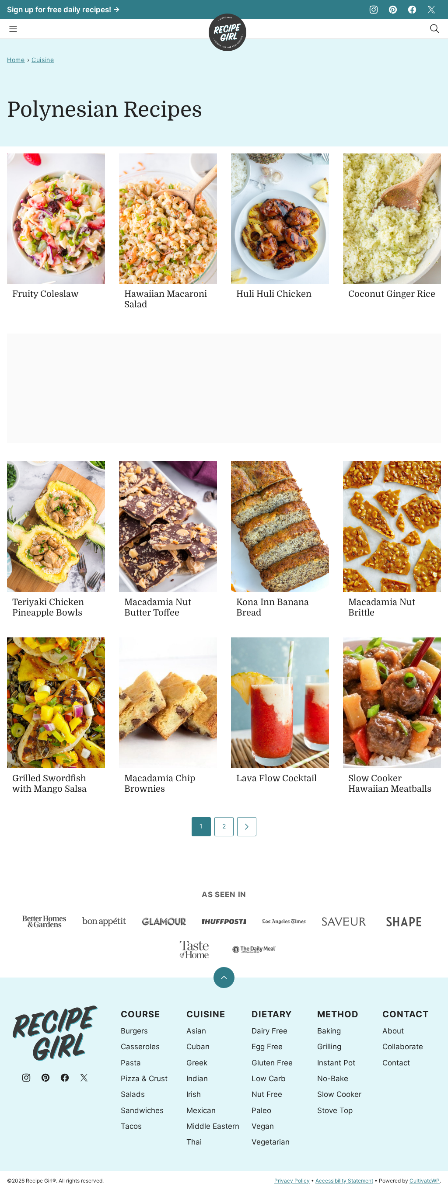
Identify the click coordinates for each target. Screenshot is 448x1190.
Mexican (201, 1110)
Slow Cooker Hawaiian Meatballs (389, 783)
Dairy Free (269, 1030)
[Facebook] (412, 9)
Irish (193, 1094)
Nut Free (267, 1094)
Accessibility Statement (344, 1180)
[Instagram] (373, 9)
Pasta (131, 1062)
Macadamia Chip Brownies (159, 783)
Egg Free (267, 1046)
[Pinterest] (392, 9)
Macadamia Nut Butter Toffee (157, 607)
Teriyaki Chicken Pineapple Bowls (48, 607)
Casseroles (140, 1046)
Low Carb (269, 1078)
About (393, 1030)
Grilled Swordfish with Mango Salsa (49, 783)
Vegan (263, 1126)
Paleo (261, 1110)
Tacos (131, 1126)
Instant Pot (336, 1062)
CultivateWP (425, 1180)
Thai (194, 1142)
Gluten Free (272, 1062)
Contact (396, 1062)
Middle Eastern (212, 1126)
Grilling (329, 1046)
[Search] (434, 28)
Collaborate (402, 1046)
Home (16, 59)
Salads (133, 1094)
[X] (431, 9)
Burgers (134, 1030)
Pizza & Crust (144, 1078)
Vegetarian (271, 1142)
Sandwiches (142, 1110)
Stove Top (335, 1110)
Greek (196, 1062)
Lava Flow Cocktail (276, 778)
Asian (196, 1030)
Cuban (198, 1046)
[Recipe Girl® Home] (227, 32)
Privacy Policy (292, 1180)
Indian (197, 1078)
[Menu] (13, 28)
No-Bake (332, 1078)
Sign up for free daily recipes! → (63, 9)
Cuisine (43, 59)
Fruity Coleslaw (45, 294)
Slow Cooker (339, 1094)
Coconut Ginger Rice (391, 294)
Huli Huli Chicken (274, 294)
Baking (329, 1030)
